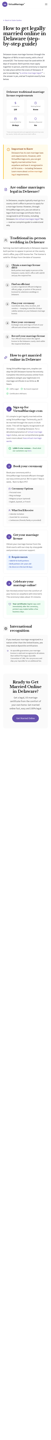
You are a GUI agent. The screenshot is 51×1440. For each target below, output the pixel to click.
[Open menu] (46, 4)
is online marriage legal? (31, 73)
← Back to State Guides (12, 20)
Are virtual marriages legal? (27, 219)
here (29, 451)
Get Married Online (25, 718)
